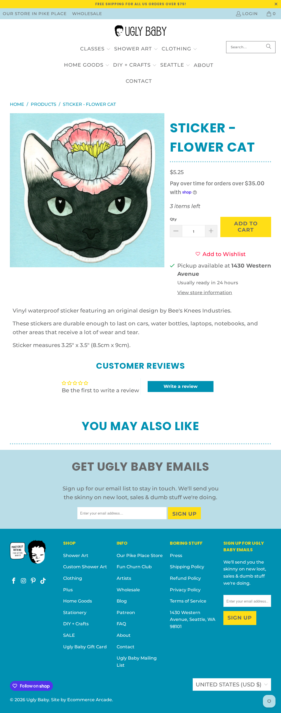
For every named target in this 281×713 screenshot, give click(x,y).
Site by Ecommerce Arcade (81, 699)
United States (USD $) (229, 684)
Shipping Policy (187, 566)
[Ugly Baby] (141, 31)
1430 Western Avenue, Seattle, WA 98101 (192, 619)
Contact (125, 646)
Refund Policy (185, 578)
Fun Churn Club (134, 566)
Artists (124, 578)
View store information (204, 292)
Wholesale (87, 13)
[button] (95, 49)
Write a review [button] (181, 386)
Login (250, 13)
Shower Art (75, 555)
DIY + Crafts (76, 623)
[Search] (269, 47)
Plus (68, 589)
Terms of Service (188, 601)
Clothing (72, 578)
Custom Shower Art (85, 566)
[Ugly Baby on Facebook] (14, 581)
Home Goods (77, 601)
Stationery (74, 612)
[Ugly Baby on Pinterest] (33, 581)
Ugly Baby (37, 699)
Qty (173, 219)
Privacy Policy (185, 589)
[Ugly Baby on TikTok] (43, 581)
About (124, 635)
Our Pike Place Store (140, 555)
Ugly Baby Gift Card (85, 646)
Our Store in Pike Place (35, 13)
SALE (69, 635)
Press (176, 555)
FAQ (121, 623)
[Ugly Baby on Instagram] (23, 581)
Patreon (126, 612)
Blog (122, 601)
